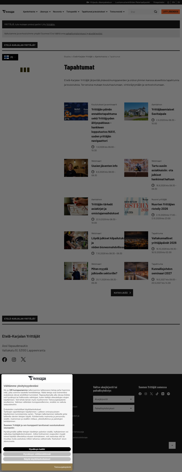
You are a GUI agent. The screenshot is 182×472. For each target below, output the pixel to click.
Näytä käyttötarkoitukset (37, 459)
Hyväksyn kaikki (37, 449)
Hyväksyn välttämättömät (37, 454)
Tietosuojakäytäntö (62, 467)
